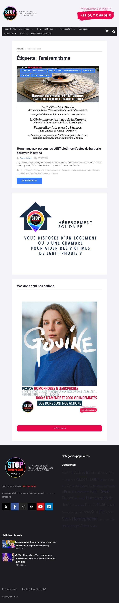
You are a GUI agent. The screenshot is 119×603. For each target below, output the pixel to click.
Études (93, 526)
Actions (68, 473)
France (68, 498)
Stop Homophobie (41, 75)
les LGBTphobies (93, 170)
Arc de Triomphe (26, 170)
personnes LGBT (44, 173)
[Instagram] (23, 506)
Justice (68, 504)
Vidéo (84, 525)
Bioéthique (107, 480)
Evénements (82, 492)
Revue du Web (26, 158)
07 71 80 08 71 (29, 486)
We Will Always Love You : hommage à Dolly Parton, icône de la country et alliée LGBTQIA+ (35, 558)
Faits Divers (100, 491)
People (91, 504)
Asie (73, 479)
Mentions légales (9, 589)
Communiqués (77, 485)
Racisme (54, 173)
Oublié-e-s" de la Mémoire (27, 173)
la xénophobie (64, 170)
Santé (85, 512)
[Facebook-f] (15, 506)
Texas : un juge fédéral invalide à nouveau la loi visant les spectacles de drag (35, 544)
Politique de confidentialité (34, 589)
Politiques (88, 70)
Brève (64, 486)
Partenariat (79, 505)
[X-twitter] (6, 506)
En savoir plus (29, 180)
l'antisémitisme (40, 170)
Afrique (66, 479)
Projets (66, 512)
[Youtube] (40, 506)
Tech (100, 520)
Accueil (20, 49)
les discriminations (78, 170)
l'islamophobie (52, 170)
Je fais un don (59, 428)
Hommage (80, 498)
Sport (109, 512)
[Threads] (32, 506)
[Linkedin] (49, 506)
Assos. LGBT (55, 70)
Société (25, 75)
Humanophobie (72, 70)
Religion (76, 512)
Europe (69, 492)
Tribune (106, 520)
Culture (93, 485)
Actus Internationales (33, 70)
